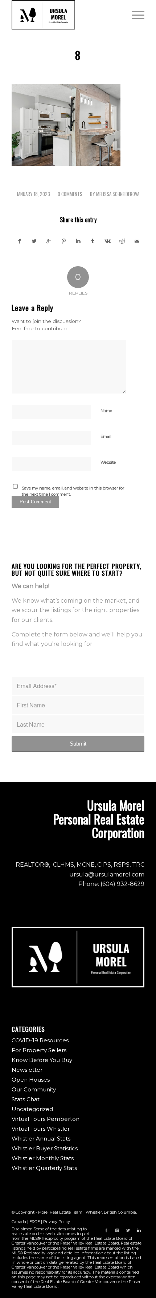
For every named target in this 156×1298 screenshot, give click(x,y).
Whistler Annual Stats (41, 1138)
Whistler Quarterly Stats (44, 1168)
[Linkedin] (139, 1230)
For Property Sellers (39, 1050)
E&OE (34, 1221)
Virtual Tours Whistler (41, 1128)
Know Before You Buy (42, 1060)
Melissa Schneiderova (117, 194)
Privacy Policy (56, 1221)
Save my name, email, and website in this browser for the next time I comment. (73, 491)
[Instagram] (117, 1230)
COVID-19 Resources (40, 1040)
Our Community (34, 1089)
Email (105, 436)
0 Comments (70, 194)
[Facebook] (106, 1230)
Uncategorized (32, 1109)
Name (106, 410)
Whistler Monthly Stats (43, 1158)
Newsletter (27, 1069)
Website (108, 462)
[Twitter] (128, 1230)
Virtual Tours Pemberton (45, 1118)
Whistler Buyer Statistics (45, 1148)
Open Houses (31, 1079)
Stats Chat (26, 1099)
